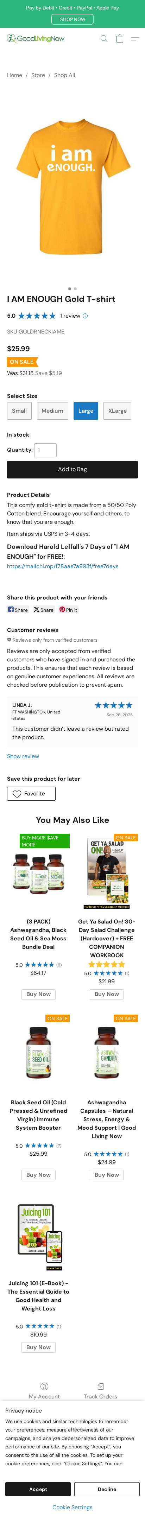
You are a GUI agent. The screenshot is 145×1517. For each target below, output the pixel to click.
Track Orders (100, 1396)
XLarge (117, 410)
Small (19, 410)
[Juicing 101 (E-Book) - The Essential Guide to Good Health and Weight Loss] (38, 1233)
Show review (23, 756)
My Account (44, 1396)
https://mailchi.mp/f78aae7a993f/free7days (63, 566)
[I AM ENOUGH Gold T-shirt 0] (72, 185)
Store (38, 75)
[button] (72, 19)
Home (14, 75)
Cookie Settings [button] (72, 1507)
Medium (52, 410)
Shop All (64, 75)
